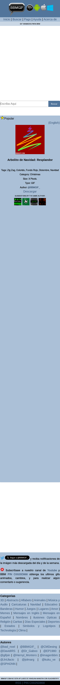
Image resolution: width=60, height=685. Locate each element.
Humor (19, 608)
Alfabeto (26, 600)
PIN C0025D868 (18, 574)
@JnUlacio (7, 659)
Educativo (51, 604)
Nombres (22, 617)
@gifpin (5, 655)
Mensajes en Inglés (26, 613)
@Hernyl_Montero (25, 655)
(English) (54, 122)
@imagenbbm (49, 655)
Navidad (35, 604)
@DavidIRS (7, 651)
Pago (27, 19)
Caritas (17, 621)
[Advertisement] (30, 63)
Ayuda (37, 19)
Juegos (31, 608)
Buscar (17, 19)
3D (2, 600)
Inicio (6, 19)
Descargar (30, 191)
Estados (10, 626)
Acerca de (50, 19)
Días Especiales (35, 621)
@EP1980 (49, 651)
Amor (54, 608)
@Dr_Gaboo (29, 651)
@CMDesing (49, 646)
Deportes (54, 621)
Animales (40, 600)
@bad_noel (7, 646)
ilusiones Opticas (45, 617)
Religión (5, 621)
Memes (5, 613)
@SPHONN (7, 663)
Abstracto (12, 600)
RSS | (19, 682)
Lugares (43, 608)
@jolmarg (28, 659)
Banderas (6, 608)
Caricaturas (19, 604)
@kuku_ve (48, 659)
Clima (22, 630)
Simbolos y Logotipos (39, 626)
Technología (8, 630)
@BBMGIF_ (34, 187)
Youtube (52, 570)
